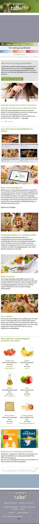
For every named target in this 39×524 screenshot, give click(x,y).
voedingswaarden (21, 247)
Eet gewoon (12, 458)
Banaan (27, 361)
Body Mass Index (14, 279)
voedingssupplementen (19, 324)
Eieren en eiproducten (26, 423)
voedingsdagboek (6, 194)
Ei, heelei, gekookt (27, 415)
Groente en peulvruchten (9, 367)
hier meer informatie (17, 72)
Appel (27, 388)
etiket (15, 319)
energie (8, 281)
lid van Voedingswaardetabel (19, 70)
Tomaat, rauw (9, 361)
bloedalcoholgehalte (10, 285)
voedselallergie (14, 328)
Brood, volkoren (10, 415)
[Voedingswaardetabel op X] (19, 519)
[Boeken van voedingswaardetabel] (19, 447)
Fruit (26, 368)
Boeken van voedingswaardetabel (17, 451)
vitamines (10, 249)
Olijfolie (9, 388)
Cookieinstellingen (23, 513)
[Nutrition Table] (30, 516)
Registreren (16, 44)
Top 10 (35, 470)
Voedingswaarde (11, 470)
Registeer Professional (26, 503)
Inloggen (8, 44)
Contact (22, 509)
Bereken (14, 471)
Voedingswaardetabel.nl (15, 516)
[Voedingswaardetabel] (15, 6)
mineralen (18, 249)
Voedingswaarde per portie (24, 470)
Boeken (34, 471)
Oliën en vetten (9, 396)
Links (23, 471)
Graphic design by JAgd (11, 507)
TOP (35, 468)
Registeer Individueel (10, 503)
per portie (23, 54)
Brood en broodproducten (9, 424)
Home (3, 470)
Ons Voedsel (21, 462)
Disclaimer (11, 513)
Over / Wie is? (7, 471)
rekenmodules (5, 289)
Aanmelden (18, 79)
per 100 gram (17, 54)
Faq (19, 471)
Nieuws (23, 44)
